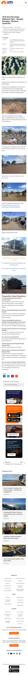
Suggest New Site (20, 618)
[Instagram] (17, 653)
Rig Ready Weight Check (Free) (20, 590)
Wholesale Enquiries (7, 600)
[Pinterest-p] (14, 653)
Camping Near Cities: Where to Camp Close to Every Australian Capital (13, 514)
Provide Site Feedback (20, 615)
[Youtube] (11, 653)
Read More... (7, 494)
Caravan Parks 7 (7, 585)
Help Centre (7, 612)
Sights (13, 32)
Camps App (20, 148)
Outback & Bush (7, 32)
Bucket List (6, 29)
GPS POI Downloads (20, 578)
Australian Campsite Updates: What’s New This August (12, 537)
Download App (7, 578)
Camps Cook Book (8, 590)
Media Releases (20, 597)
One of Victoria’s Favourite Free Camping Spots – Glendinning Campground (13, 490)
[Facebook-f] (8, 653)
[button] (26, 3)
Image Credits (20, 602)
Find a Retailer (20, 612)
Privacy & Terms (20, 621)
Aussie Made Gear (20, 583)
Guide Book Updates (7, 622)
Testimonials (20, 600)
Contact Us (20, 623)
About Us (8, 597)
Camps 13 (8, 583)
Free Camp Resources (20, 586)
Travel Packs (8, 588)
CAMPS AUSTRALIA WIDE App (13, 207)
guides (3, 150)
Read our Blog (20, 605)
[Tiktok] (19, 653)
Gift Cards (20, 581)
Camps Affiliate (7, 604)
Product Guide (8, 618)
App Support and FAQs (8, 615)
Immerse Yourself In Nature (16, 30)
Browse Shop (8, 581)
